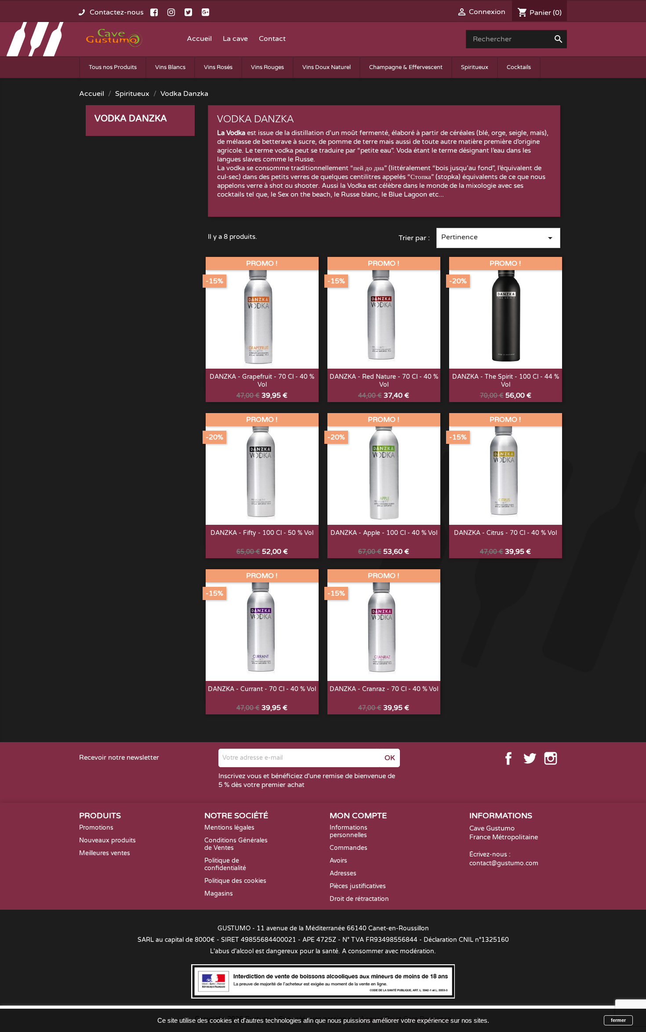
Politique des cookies (235, 881)
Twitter (529, 758)
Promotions (96, 827)
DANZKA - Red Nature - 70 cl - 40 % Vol (384, 380)
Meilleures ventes (104, 853)
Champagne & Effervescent (406, 67)
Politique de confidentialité (225, 864)
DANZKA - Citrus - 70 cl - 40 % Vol (505, 533)
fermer (618, 1020)
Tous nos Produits (113, 67)
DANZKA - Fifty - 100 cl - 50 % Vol (261, 533)
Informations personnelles (348, 831)
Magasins (218, 893)
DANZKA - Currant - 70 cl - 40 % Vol (262, 689)
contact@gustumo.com (503, 863)
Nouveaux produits (107, 840)
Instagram (550, 758)
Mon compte (358, 815)
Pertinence (498, 238)
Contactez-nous (117, 12)
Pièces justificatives (358, 886)
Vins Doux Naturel (326, 67)
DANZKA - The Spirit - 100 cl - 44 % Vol (505, 380)
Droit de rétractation (359, 899)
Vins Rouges (267, 67)
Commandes (348, 848)
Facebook (508, 758)
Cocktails (519, 67)
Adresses (343, 873)
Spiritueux (474, 67)
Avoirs (338, 860)
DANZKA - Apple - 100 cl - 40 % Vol (383, 533)
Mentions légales (229, 827)
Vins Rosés (218, 67)
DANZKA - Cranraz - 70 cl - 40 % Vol (384, 689)
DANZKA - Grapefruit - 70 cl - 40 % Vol (262, 380)
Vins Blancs (170, 67)
